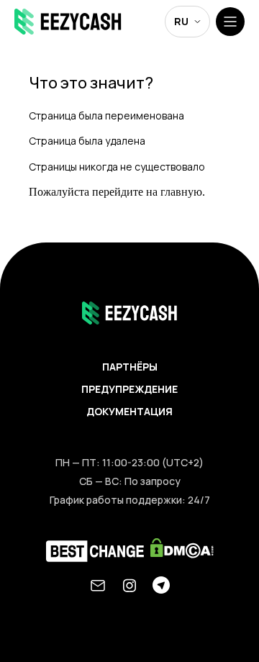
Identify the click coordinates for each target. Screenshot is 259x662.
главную (181, 192)
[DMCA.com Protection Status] (182, 551)
